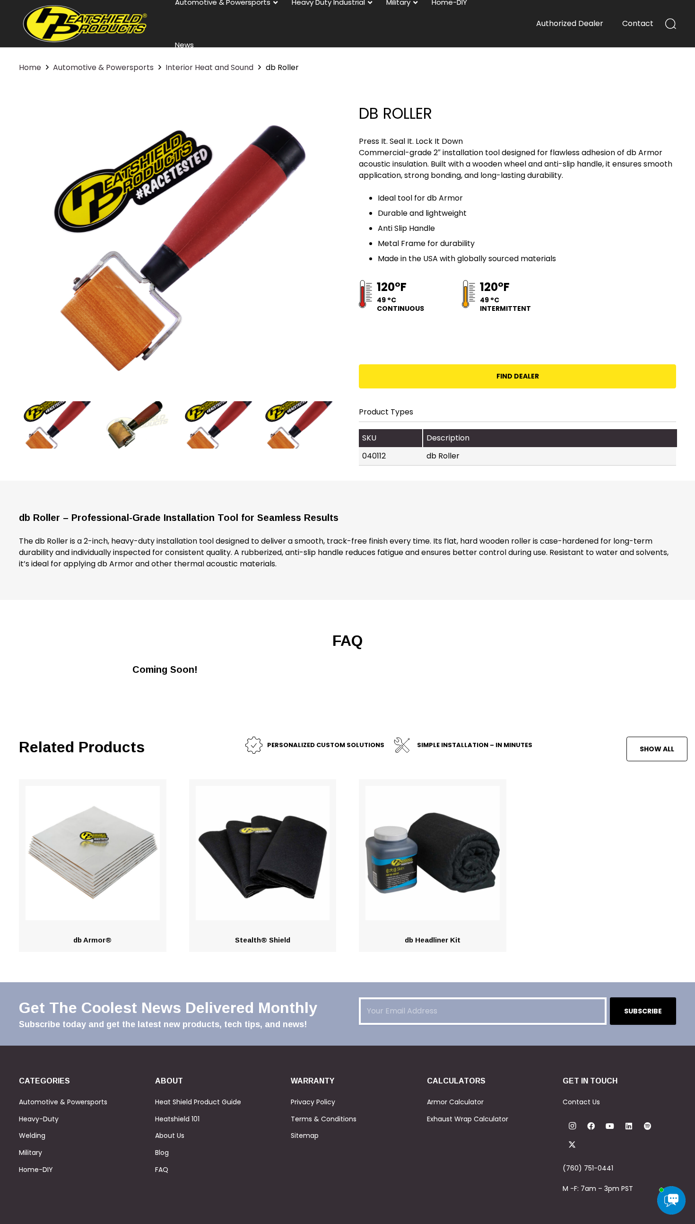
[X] (572, 1145)
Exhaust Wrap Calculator (467, 1119)
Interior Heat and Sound (209, 67)
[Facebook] (591, 1126)
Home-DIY (36, 1169)
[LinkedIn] (628, 1126)
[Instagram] (572, 1126)
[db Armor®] (93, 791)
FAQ (161, 1169)
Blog (162, 1152)
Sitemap (305, 1135)
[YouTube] (609, 1126)
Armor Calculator (455, 1102)
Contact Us (581, 1102)
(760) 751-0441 (588, 1168)
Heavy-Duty (39, 1119)
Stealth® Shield (262, 940)
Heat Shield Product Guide (198, 1102)
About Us (169, 1135)
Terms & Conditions (323, 1119)
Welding (32, 1135)
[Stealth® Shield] (263, 791)
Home (30, 67)
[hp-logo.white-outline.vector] (85, 23)
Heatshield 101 (177, 1119)
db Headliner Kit (432, 940)
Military (30, 1152)
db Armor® (92, 940)
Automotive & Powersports (103, 67)
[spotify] (647, 1126)
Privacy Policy (313, 1102)
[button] (670, 23)
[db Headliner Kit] (432, 791)
